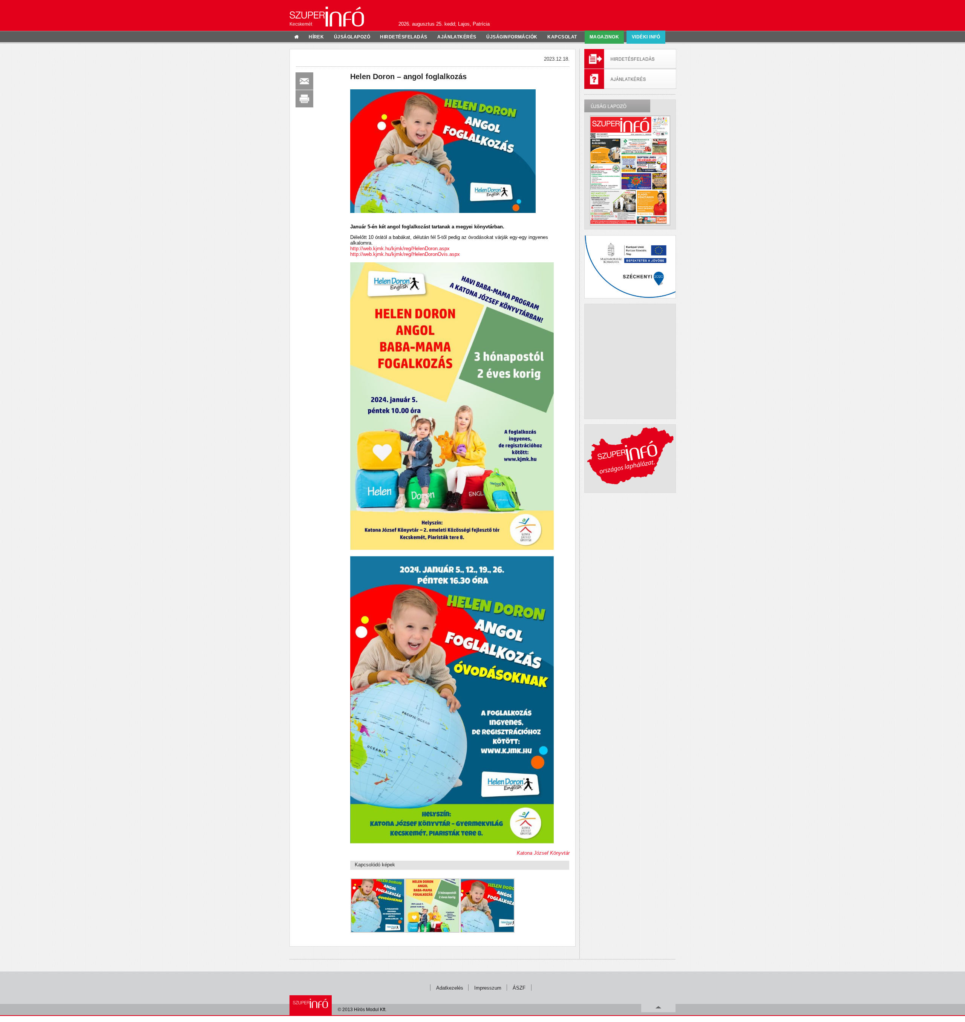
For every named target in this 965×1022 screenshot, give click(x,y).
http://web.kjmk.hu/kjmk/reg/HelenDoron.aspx (400, 248)
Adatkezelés (449, 988)
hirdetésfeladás (403, 37)
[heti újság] (630, 170)
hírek (316, 37)
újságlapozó (352, 37)
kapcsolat (562, 37)
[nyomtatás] (304, 98)
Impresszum (487, 988)
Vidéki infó (646, 37)
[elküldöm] (304, 81)
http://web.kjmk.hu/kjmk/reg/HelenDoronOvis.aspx (405, 254)
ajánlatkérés (456, 37)
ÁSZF (519, 988)
